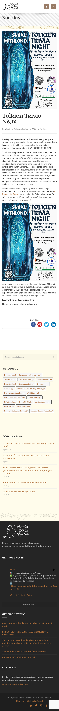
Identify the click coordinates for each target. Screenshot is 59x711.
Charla (9, 388)
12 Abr (12, 569)
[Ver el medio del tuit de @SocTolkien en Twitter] (17, 589)
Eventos (42, 384)
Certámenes (44, 379)
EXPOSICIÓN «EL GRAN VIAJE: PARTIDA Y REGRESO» (26, 457)
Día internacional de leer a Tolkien (21, 393)
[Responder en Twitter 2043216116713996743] (11, 595)
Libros (9, 406)
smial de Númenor (14, 397)
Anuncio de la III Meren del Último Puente (25, 482)
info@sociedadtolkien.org (16, 684)
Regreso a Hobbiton (30, 375)
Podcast (10, 375)
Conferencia (26, 384)
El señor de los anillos (16, 411)
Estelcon (10, 402)
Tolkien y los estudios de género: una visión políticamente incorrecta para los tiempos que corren (27, 470)
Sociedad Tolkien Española (31, 388)
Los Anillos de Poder (42, 411)
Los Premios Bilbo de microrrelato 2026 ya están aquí (28, 445)
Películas (23, 406)
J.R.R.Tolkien (26, 379)
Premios (10, 384)
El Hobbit (25, 402)
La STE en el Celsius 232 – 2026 (19, 491)
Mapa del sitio (23, 701)
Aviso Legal (37, 701)
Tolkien (9, 379)
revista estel (42, 402)
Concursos (34, 397)
